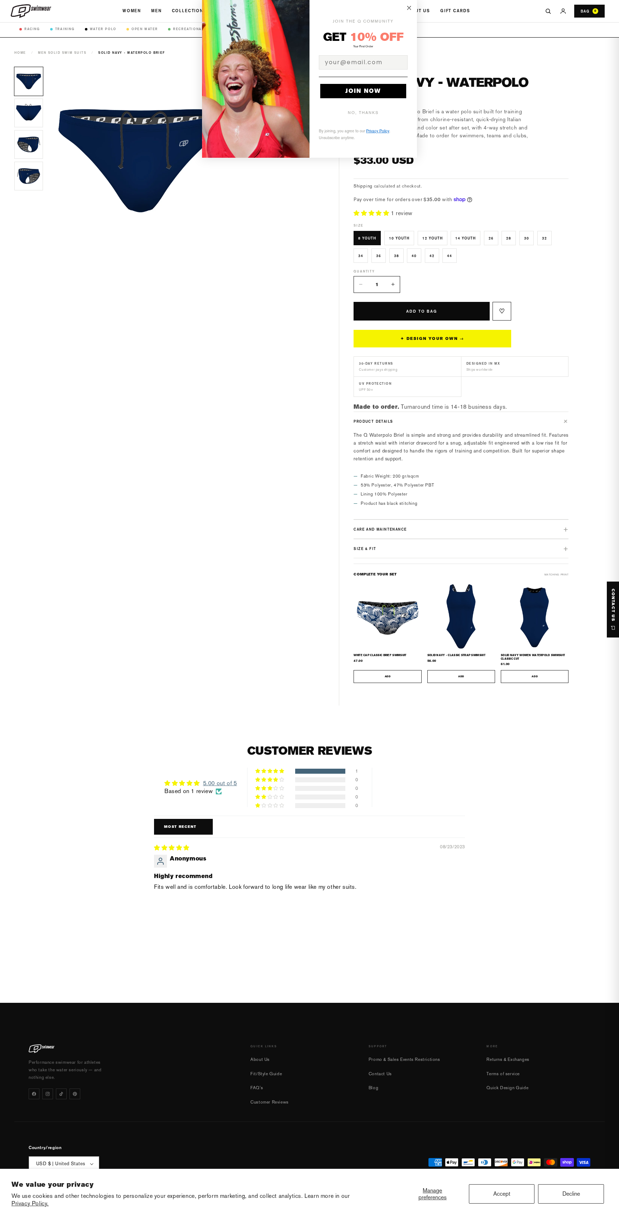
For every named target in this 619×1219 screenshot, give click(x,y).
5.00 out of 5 (220, 783)
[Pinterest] (74, 1093)
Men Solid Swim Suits (62, 52)
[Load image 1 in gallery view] (28, 81)
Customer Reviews (269, 1102)
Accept (501, 1193)
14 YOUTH (465, 238)
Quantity (364, 271)
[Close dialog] (409, 8)
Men (156, 10)
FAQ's (256, 1087)
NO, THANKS (363, 112)
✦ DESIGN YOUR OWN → (432, 338)
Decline (571, 1193)
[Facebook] (34, 1093)
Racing (32, 29)
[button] (372, 213)
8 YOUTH (367, 238)
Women (132, 10)
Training (65, 29)
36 (378, 255)
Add (388, 676)
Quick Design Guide (507, 1087)
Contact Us (380, 1073)
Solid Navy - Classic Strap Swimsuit (456, 655)
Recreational (188, 29)
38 (396, 255)
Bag (588, 11)
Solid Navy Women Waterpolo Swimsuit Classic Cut (533, 657)
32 (544, 238)
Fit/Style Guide (266, 1073)
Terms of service (503, 1073)
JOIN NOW (363, 90)
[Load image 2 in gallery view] (28, 113)
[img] (171, 847)
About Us (417, 10)
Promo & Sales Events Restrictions (404, 1059)
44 (449, 255)
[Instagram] (47, 1093)
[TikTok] (61, 1093)
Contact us (613, 605)
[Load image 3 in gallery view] (28, 144)
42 (432, 255)
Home (20, 52)
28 (508, 238)
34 (360, 255)
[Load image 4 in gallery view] (28, 176)
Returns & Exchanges (507, 1059)
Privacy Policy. (30, 1203)
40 (414, 255)
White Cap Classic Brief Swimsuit (380, 655)
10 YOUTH (399, 238)
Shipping (363, 186)
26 (491, 238)
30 (526, 238)
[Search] (548, 11)
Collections (189, 10)
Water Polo (103, 29)
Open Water (144, 29)
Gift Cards (455, 10)
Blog (373, 1087)
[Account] (563, 11)
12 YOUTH (432, 238)
